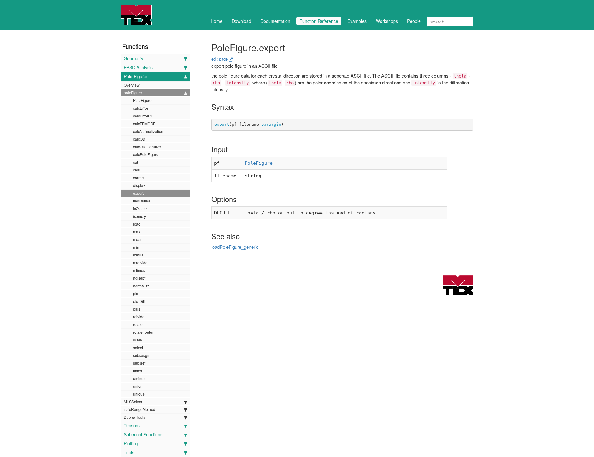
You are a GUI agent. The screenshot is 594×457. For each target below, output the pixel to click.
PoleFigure (142, 100)
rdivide (138, 316)
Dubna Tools (134, 417)
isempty (139, 216)
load (136, 223)
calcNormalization (148, 131)
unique (139, 393)
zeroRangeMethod (139, 409)
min (136, 247)
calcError (140, 108)
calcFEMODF (144, 123)
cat (135, 162)
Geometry (133, 58)
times (137, 370)
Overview (132, 84)
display (139, 185)
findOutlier (141, 200)
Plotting (131, 443)
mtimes (139, 270)
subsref (139, 363)
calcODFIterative (147, 146)
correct (138, 177)
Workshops (387, 21)
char (136, 169)
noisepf (139, 278)
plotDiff (139, 301)
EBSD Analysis (138, 67)
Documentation (275, 21)
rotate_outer (143, 332)
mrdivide (140, 262)
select (138, 347)
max (136, 231)
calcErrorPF (143, 115)
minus (138, 254)
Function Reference (318, 21)
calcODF (140, 139)
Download (241, 21)
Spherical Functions (143, 434)
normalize (141, 285)
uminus (139, 378)
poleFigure (133, 92)
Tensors (132, 425)
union (138, 386)
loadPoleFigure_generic (235, 246)
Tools (129, 452)
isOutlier (140, 208)
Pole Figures (136, 76)
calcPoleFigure (145, 154)
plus (136, 308)
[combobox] (450, 21)
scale (137, 339)
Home (216, 21)
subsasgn (141, 355)
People (414, 21)
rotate (138, 324)
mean (138, 239)
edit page (219, 59)
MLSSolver (133, 401)
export (138, 193)
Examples (357, 21)
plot (136, 293)
